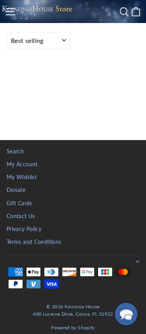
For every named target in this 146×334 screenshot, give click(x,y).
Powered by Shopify (73, 327)
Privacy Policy (24, 229)
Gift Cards (19, 203)
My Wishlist (22, 177)
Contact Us (21, 216)
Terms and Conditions (34, 242)
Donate (16, 190)
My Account (22, 164)
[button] (126, 314)
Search (15, 151)
